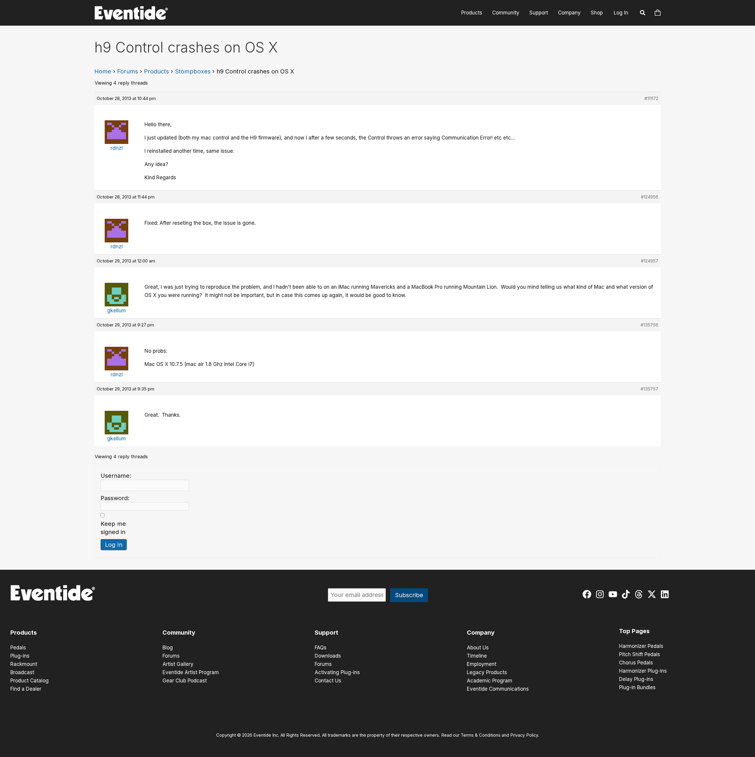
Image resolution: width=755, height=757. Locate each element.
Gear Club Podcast (185, 681)
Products (471, 13)
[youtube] (614, 594)
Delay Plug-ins (636, 679)
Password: (115, 498)
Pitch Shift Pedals (639, 654)
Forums (127, 71)
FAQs (320, 648)
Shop (597, 13)
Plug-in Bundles (637, 687)
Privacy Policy (524, 735)
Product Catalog (29, 681)
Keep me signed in (113, 528)
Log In (621, 13)
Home (102, 71)
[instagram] (601, 594)
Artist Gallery (178, 664)
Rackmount (23, 664)
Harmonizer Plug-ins (643, 671)
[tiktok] (627, 594)
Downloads (328, 656)
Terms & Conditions (480, 735)
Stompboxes (193, 71)
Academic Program (489, 681)
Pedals (18, 648)
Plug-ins (19, 656)
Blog (168, 648)
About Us (478, 648)
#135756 (649, 325)
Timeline (477, 656)
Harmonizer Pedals (641, 646)
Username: (116, 475)
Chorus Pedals (636, 663)
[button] (643, 13)
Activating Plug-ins (337, 672)
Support (538, 13)
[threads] (640, 594)
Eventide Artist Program (191, 672)
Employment (481, 664)
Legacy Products (487, 672)
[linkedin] (666, 594)
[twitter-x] (653, 594)
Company (569, 13)
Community (505, 13)
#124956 (649, 197)
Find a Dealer (25, 689)
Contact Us (328, 681)
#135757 (649, 389)
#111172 (651, 98)
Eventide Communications (498, 689)
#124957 (649, 261)
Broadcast (22, 672)
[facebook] (588, 594)
